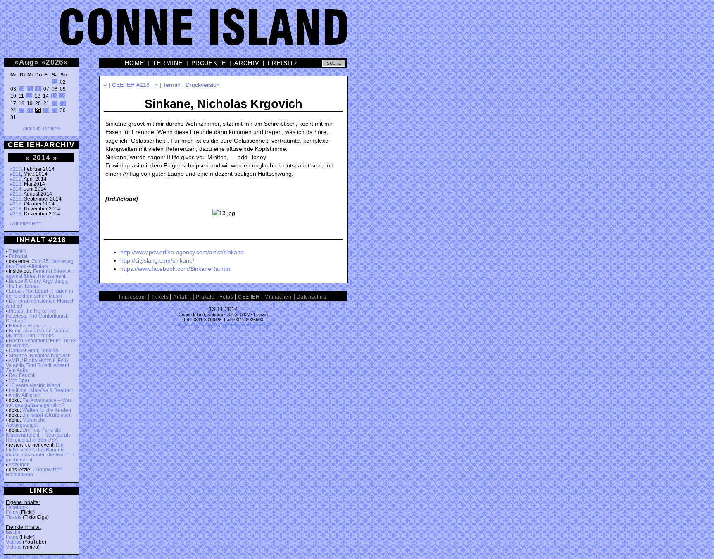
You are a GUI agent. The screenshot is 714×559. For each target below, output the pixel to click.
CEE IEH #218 (131, 84)
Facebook (17, 507)
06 (38, 88)
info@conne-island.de (197, 324)
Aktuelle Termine (41, 128)
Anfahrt (182, 296)
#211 (15, 174)
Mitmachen (277, 296)
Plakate (205, 296)
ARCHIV (246, 63)
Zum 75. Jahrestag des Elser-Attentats (40, 264)
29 (54, 110)
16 (62, 95)
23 (63, 103)
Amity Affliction (24, 395)
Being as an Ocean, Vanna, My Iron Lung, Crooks (38, 333)
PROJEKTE (208, 63)
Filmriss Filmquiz (27, 325)
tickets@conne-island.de (246, 324)
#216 (15, 198)
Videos (13, 542)
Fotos (12, 512)
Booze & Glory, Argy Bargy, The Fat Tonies (37, 284)
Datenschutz (312, 296)
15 (54, 95)
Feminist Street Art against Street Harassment (40, 274)
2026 (55, 62)
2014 (41, 157)
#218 (15, 208)
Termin (172, 84)
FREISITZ (283, 63)
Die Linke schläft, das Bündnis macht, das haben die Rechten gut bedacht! (40, 452)
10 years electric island (34, 385)
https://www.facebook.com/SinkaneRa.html (175, 268)
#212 (15, 179)
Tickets (13, 517)
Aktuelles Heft (25, 223)
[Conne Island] (357, 33)
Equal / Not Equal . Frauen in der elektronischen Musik (39, 294)
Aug (26, 62)
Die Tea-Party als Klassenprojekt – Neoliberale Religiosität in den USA (38, 435)
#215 (15, 193)
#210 (15, 169)
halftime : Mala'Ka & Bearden (41, 390)
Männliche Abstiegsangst (26, 423)
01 (54, 81)
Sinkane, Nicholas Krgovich (40, 355)
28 (46, 110)
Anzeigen (19, 464)
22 (54, 103)
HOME (135, 63)
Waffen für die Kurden (46, 410)
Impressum (132, 296)
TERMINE (167, 63)
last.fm (13, 532)
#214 (15, 188)
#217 (15, 203)
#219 (15, 213)
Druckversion (203, 84)
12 (29, 95)
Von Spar (19, 380)
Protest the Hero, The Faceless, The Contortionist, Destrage (37, 315)
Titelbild (17, 251)
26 (30, 110)
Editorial (18, 256)
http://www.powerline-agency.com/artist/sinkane (182, 252)
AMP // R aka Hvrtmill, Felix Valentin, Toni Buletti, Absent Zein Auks (37, 365)
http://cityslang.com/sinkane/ (157, 260)
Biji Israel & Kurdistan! (46, 415)
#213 (15, 184)
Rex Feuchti (22, 375)
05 (30, 88)
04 (21, 88)
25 (21, 110)
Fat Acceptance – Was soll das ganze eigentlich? (39, 403)
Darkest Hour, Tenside (33, 350)
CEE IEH (248, 296)
